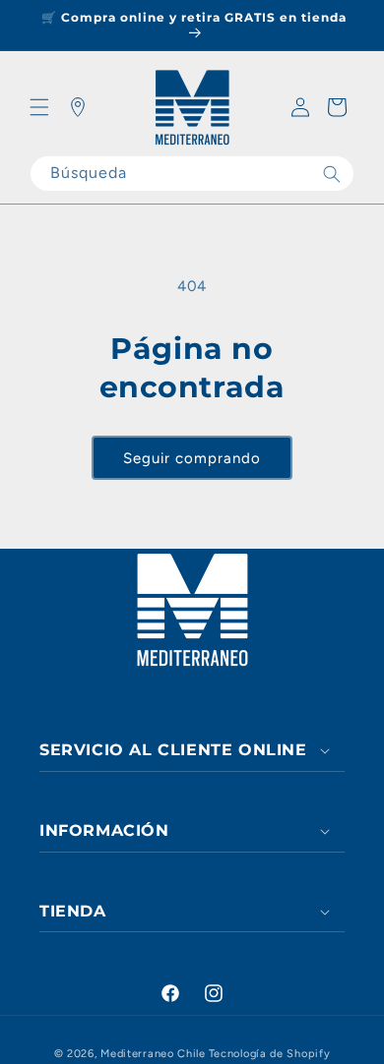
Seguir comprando (192, 458)
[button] (39, 107)
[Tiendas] (77, 107)
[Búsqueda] (331, 173)
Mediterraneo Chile (153, 1053)
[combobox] (192, 173)
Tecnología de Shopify (270, 1053)
